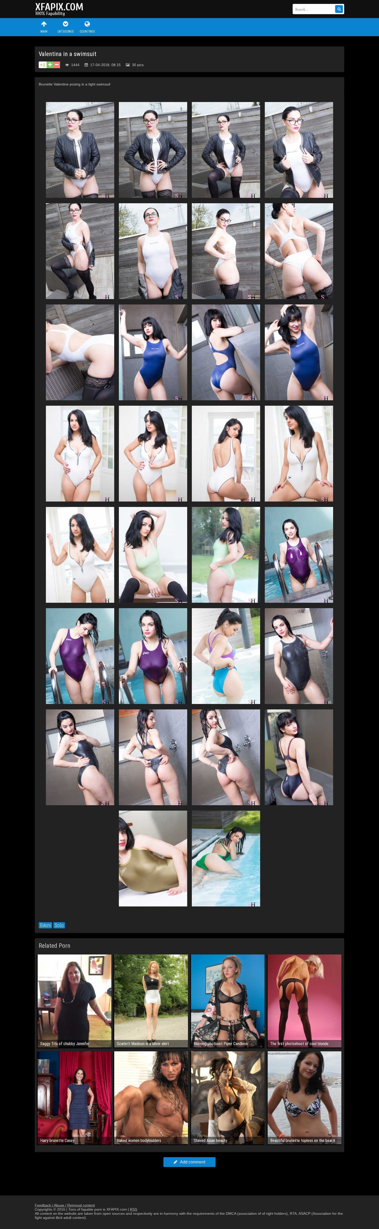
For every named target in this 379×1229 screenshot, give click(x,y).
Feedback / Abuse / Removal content (65, 1205)
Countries (87, 31)
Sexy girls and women (60, 9)
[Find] (339, 9)
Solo (59, 925)
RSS (133, 1209)
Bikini (45, 925)
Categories (65, 31)
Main (43, 31)
